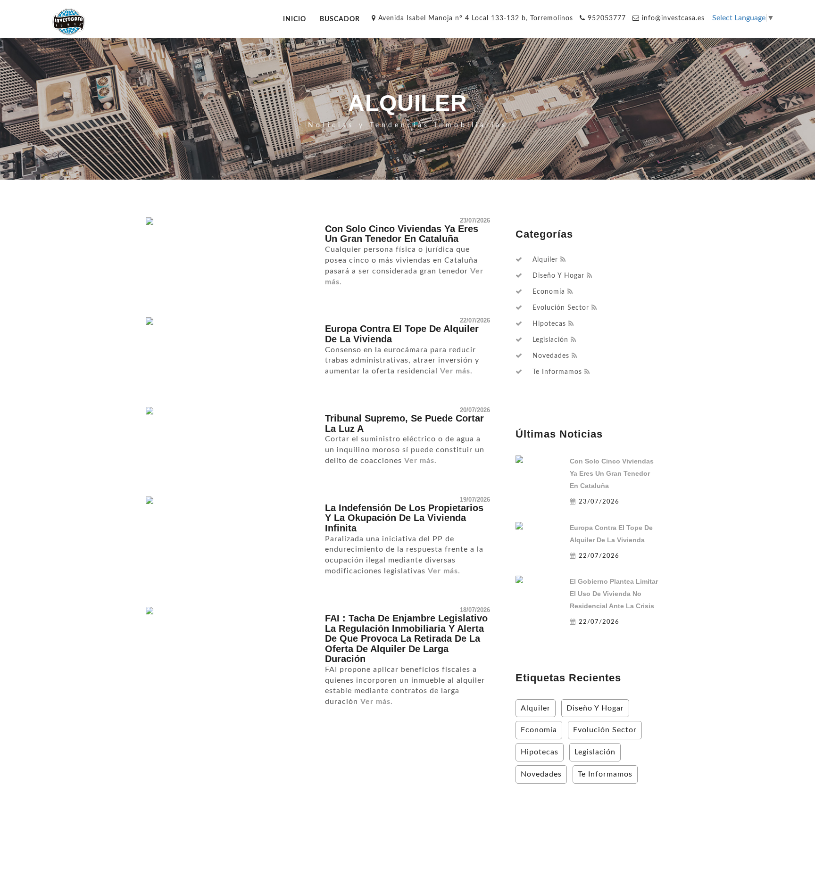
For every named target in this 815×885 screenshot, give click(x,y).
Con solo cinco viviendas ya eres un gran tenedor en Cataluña (401, 233)
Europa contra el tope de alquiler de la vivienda (402, 333)
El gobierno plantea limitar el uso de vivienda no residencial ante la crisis (614, 594)
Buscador (340, 19)
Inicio (294, 19)
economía (548, 292)
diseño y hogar (558, 276)
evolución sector (560, 308)
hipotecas (549, 324)
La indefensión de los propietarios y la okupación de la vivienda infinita (404, 518)
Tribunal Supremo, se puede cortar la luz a (404, 423)
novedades (550, 356)
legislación (550, 340)
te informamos (557, 372)
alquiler (545, 259)
